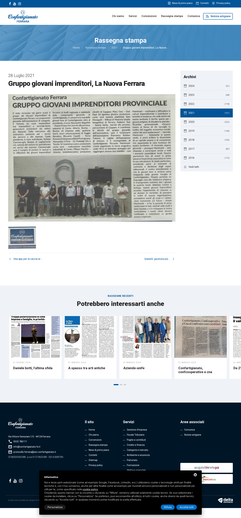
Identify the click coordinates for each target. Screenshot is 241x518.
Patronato (132, 460)
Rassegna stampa (172, 16)
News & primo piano (182, 3)
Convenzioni (149, 16)
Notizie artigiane (218, 16)
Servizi (133, 16)
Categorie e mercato (137, 450)
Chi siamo (118, 16)
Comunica (194, 16)
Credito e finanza (136, 445)
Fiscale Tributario (135, 434)
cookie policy (90, 489)
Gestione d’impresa (137, 429)
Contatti (204, 3)
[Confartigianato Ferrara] (23, 15)
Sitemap (93, 460)
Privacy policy (223, 3)
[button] (116, 384)
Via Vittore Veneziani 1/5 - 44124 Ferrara (29, 436)
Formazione (133, 465)
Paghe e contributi (136, 440)
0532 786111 (20, 441)
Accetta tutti (187, 507)
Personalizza (55, 507)
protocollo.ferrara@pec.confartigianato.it (34, 452)
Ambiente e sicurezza (138, 455)
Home (92, 429)
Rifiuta (167, 507)
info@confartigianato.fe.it (26, 446)
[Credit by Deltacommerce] (225, 500)
